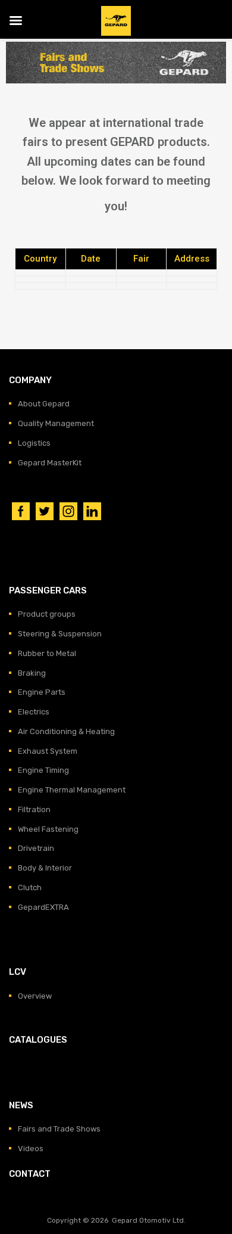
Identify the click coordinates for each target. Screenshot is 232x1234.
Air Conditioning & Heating (66, 731)
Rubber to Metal (47, 653)
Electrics (33, 711)
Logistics (34, 443)
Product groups (47, 614)
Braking (32, 673)
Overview (35, 995)
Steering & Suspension (60, 633)
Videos (30, 1148)
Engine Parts (41, 692)
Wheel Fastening (48, 829)
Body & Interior (45, 867)
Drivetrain (36, 848)
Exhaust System (47, 751)
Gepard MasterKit (49, 462)
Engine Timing (43, 770)
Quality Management (56, 423)
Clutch (30, 887)
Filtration (34, 809)
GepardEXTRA (43, 907)
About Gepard (44, 403)
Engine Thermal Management (72, 789)
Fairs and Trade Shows (59, 1128)
